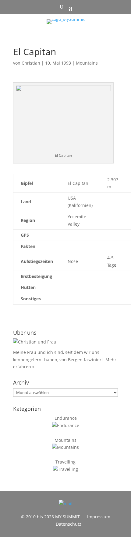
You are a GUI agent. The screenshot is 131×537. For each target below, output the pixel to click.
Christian (31, 63)
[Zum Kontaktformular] (66, 503)
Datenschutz (68, 524)
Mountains (87, 63)
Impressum (98, 517)
